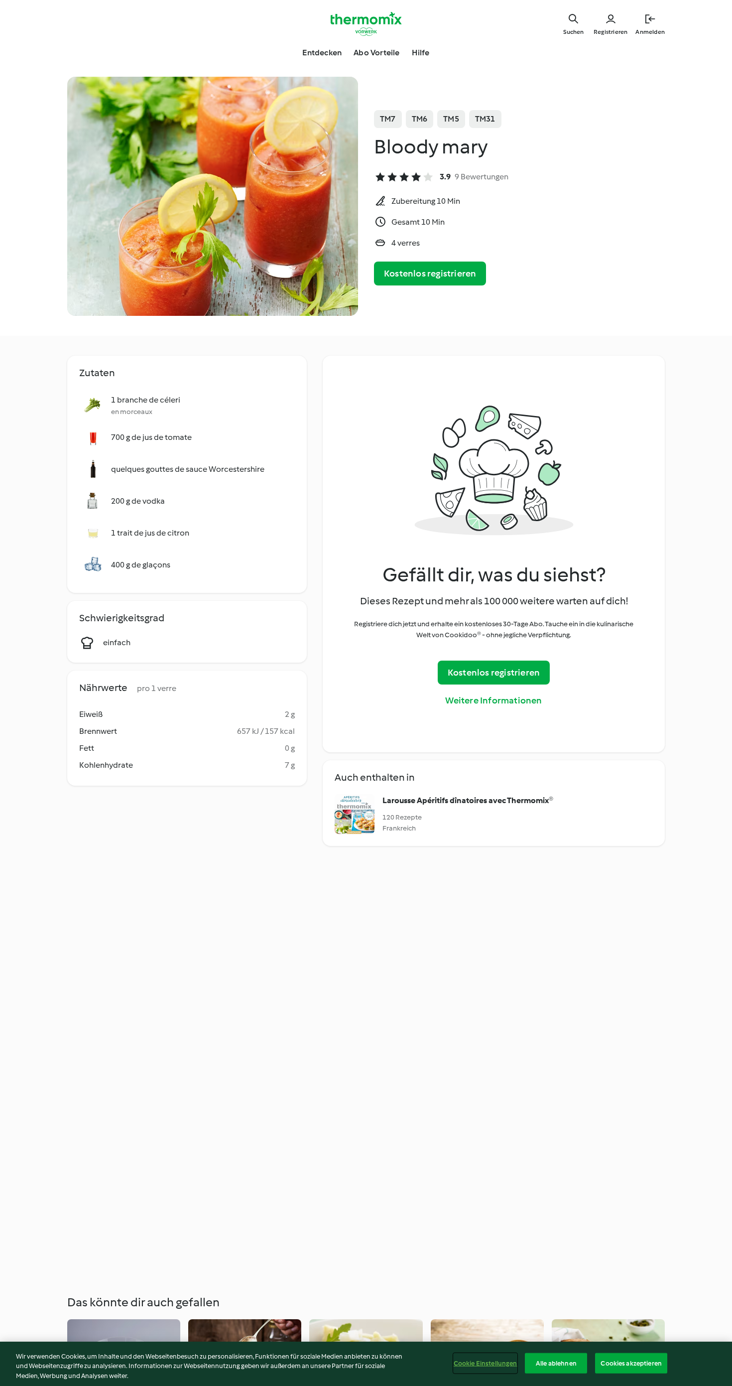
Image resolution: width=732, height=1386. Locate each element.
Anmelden (650, 31)
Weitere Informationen (493, 700)
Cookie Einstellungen (485, 1363)
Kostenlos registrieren (430, 273)
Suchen (573, 31)
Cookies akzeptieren (631, 1363)
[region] (366, 1364)
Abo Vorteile (376, 52)
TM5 (451, 119)
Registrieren (610, 31)
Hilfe (421, 52)
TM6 (420, 119)
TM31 (485, 119)
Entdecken (322, 52)
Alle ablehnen (556, 1363)
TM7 (388, 119)
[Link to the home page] (366, 24)
